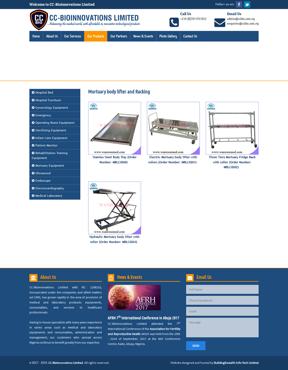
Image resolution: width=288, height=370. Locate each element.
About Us (52, 36)
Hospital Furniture (47, 100)
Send (195, 345)
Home (36, 36)
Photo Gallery (168, 36)
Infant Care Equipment (50, 138)
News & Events (143, 36)
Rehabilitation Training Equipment (50, 155)
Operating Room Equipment (54, 122)
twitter (247, 4)
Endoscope (42, 180)
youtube (255, 4)
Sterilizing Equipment (50, 130)
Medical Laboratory (48, 195)
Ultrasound (42, 173)
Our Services (72, 36)
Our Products (95, 36)
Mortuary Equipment (49, 165)
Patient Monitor (45, 145)
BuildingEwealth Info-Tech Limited (236, 363)
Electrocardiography (49, 188)
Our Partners (118, 36)
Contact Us (190, 36)
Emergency (42, 115)
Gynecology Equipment (51, 107)
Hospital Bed (43, 92)
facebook (239, 4)
